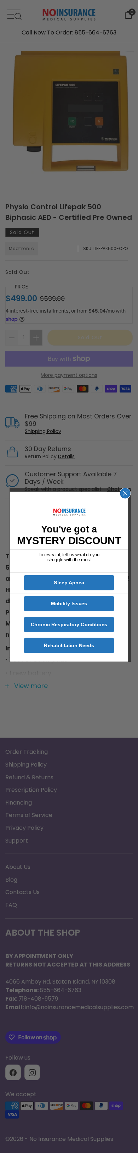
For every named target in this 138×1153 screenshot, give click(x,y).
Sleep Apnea (69, 582)
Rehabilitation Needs (69, 645)
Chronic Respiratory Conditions (69, 624)
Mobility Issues (69, 603)
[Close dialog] (125, 493)
